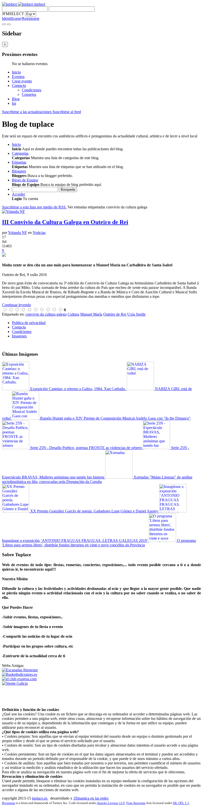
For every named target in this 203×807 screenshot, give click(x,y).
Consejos (29, 94)
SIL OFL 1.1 (181, 803)
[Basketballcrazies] (19, 674)
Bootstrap (8, 803)
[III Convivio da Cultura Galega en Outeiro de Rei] (101, 255)
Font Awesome (136, 803)
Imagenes (19, 336)
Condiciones (31, 90)
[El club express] (19, 679)
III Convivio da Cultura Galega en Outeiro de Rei (65, 222)
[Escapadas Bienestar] (20, 670)
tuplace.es (40, 798)
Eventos (18, 77)
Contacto (19, 85)
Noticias (39, 232)
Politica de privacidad (29, 323)
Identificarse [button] (11, 18)
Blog (16, 99)
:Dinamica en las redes (90, 798)
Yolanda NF (17, 232)
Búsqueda (68, 189)
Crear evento (22, 81)
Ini (14, 103)
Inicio (16, 72)
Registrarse (30, 18)
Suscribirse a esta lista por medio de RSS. (34, 207)
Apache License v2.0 (111, 803)
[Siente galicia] (15, 683)
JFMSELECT (13, 14)
